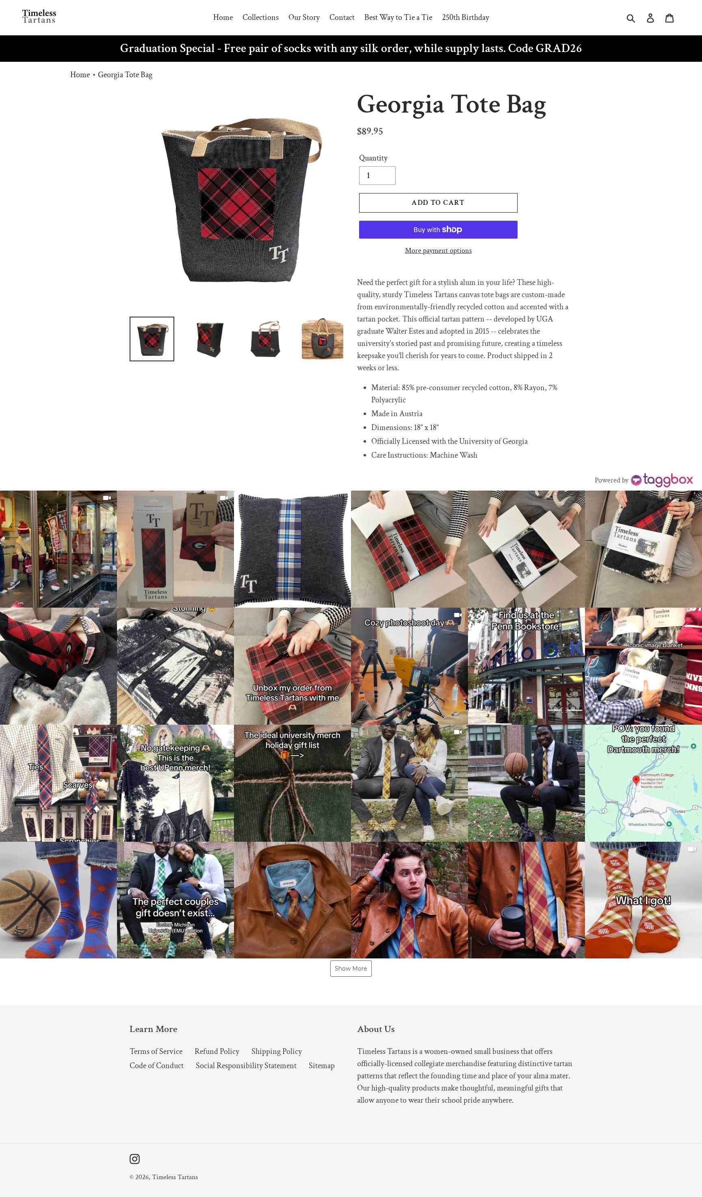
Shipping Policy (276, 1051)
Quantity (373, 158)
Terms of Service (156, 1051)
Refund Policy (217, 1051)
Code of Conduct (157, 1065)
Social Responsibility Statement (246, 1065)
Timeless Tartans (175, 1177)
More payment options (438, 250)
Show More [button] (351, 968)
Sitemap (322, 1065)
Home (80, 75)
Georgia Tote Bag (125, 75)
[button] (58, 549)
